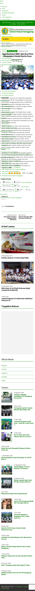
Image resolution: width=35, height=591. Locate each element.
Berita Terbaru (10, 44)
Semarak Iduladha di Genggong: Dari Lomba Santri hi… (21, 516)
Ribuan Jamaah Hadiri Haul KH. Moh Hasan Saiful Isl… (23, 481)
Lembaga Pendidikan (8, 13)
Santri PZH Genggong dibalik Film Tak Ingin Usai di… (23, 502)
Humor (23, 22)
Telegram (4, 365)
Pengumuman (29, 22)
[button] (17, 77)
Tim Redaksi (18, 587)
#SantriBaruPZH (21, 24)
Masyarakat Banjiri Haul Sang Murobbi (14, 493)
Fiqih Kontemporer (6, 22)
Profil (3, 8)
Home (3, 44)
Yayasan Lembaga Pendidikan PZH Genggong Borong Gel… (23, 396)
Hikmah (18, 22)
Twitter (3, 380)
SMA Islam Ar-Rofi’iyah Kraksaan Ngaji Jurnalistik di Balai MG (15, 289)
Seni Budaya (13, 24)
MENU (6, 39)
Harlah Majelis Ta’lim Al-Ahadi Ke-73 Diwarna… (22, 467)
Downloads (5, 11)
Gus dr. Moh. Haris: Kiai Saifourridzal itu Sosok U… (23, 435)
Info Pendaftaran (7, 17)
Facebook (4, 377)
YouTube (4, 369)
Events (14, 22)
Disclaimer (26, 587)
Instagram (4, 373)
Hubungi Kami (6, 21)
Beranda (4, 6)
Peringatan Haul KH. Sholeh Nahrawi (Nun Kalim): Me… (23, 409)
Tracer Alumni (6, 19)
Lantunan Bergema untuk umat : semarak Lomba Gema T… (24, 423)
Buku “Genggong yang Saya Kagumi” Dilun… (16, 565)
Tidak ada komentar (17, 59)
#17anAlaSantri (9, 206)
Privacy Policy (5, 588)
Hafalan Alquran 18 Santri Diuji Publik (15, 258)
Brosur (4, 15)
